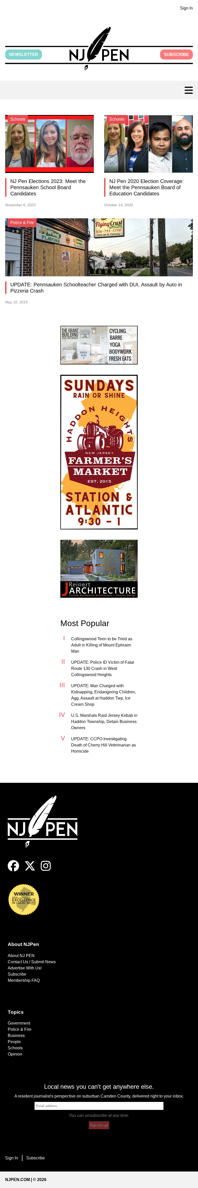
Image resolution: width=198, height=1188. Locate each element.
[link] (99, 345)
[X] (30, 870)
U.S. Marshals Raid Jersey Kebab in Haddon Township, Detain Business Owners (104, 721)
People (14, 1042)
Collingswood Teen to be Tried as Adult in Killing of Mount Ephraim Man (101, 645)
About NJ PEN (21, 955)
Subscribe (176, 54)
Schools (15, 1048)
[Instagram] (46, 870)
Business (16, 1035)
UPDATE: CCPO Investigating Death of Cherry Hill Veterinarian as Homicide (103, 745)
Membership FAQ (24, 980)
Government (19, 1023)
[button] (99, 48)
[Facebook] (13, 870)
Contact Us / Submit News (32, 962)
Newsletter (23, 54)
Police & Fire (19, 1029)
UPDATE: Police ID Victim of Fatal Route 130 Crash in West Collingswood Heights (102, 668)
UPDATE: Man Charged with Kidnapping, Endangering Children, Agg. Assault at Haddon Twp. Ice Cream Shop (103, 695)
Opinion (15, 1054)
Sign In (186, 8)
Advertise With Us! (25, 968)
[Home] (46, 828)
